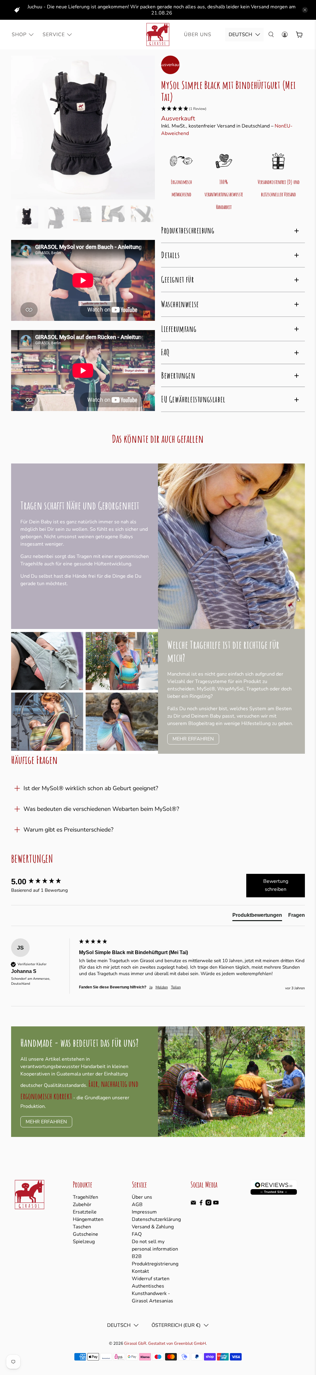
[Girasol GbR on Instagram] (208, 1204)
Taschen (82, 1226)
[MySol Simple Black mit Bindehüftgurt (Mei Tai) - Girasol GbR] (83, 127)
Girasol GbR (135, 1343)
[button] (233, 109)
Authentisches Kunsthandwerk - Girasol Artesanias (152, 1293)
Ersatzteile (85, 1212)
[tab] (257, 916)
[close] (305, 10)
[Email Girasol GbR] (193, 1204)
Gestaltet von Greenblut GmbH (177, 1343)
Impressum (144, 1212)
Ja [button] (150, 987)
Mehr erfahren (193, 739)
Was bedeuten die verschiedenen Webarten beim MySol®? (101, 809)
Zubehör (82, 1204)
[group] (43, 881)
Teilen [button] (176, 987)
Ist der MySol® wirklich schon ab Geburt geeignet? (90, 788)
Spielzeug (84, 1241)
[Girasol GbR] (158, 34)
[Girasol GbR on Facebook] (201, 1204)
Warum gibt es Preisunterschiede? (68, 830)
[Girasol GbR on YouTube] (216, 1204)
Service (54, 34)
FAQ (137, 1234)
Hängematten (88, 1219)
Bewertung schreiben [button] (275, 885)
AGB (137, 1204)
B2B (137, 1256)
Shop (19, 34)
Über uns (142, 1197)
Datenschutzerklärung (156, 1219)
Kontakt (140, 1271)
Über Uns (197, 34)
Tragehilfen (85, 1197)
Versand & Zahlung (153, 1226)
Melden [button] (162, 987)
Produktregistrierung (155, 1263)
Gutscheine (85, 1234)
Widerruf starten (150, 1278)
